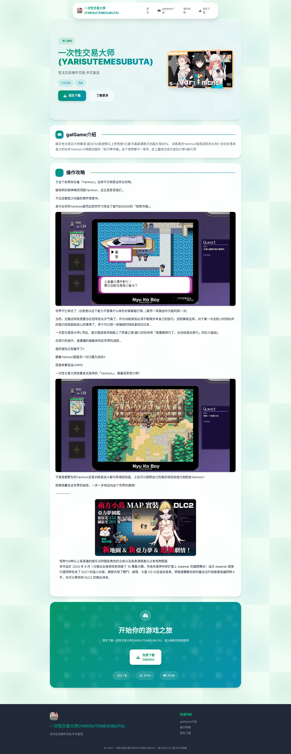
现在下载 (185, 733)
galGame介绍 (188, 721)
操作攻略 (185, 727)
